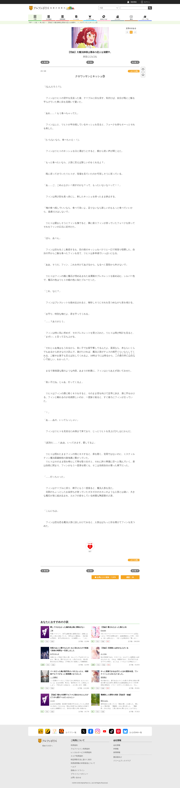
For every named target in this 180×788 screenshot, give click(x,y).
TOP (30, 22)
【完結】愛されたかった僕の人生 (114, 627)
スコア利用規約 (77, 756)
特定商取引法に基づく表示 (81, 760)
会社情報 (116, 745)
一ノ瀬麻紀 (54, 677)
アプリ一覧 (72, 732)
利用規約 (74, 745)
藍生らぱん (104, 701)
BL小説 (42, 22)
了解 (51, 630)
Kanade (103, 630)
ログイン (147, 2)
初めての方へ (47, 746)
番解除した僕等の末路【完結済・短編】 (116, 695)
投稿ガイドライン (78, 770)
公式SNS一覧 (137, 732)
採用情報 (116, 752)
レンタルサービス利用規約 (81, 752)
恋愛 (42, 664)
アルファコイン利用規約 (80, 749)
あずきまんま (54, 654)
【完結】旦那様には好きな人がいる (114, 648)
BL (42, 641)
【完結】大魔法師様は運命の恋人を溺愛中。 (62, 22)
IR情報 (116, 749)
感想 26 (130, 577)
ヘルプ (73, 767)
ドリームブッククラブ (122, 761)
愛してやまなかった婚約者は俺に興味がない (67, 627)
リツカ (52, 701)
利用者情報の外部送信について (83, 763)
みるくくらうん (90, 56)
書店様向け (117, 757)
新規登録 (134, 2)
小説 (35, 22)
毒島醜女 (104, 677)
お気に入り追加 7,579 (106, 577)
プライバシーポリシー (79, 774)
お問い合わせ (76, 777)
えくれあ (104, 654)
